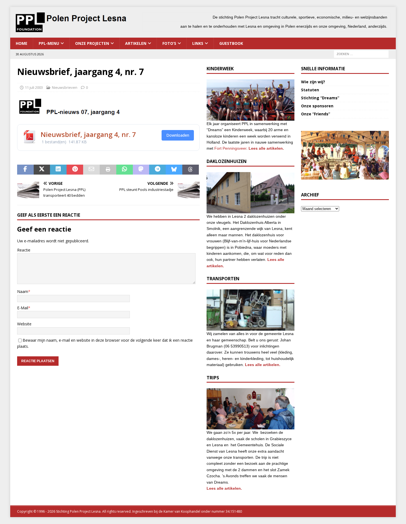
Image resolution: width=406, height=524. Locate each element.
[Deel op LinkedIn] (58, 170)
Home (21, 43)
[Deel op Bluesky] (174, 170)
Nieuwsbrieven (64, 87)
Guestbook (231, 43)
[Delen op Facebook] (25, 170)
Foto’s (169, 43)
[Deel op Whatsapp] (124, 170)
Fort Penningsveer (230, 148)
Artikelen (135, 43)
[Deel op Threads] (190, 170)
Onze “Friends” (315, 113)
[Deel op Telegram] (157, 170)
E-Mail (22, 307)
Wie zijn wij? (313, 81)
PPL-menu (49, 43)
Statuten (310, 89)
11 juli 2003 (34, 87)
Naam (22, 291)
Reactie (23, 250)
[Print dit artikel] (108, 170)
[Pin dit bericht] (75, 170)
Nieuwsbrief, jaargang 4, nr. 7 (88, 134)
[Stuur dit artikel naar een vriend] (91, 170)
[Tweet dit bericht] (42, 170)
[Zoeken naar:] (361, 53)
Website (24, 323)
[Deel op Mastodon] (141, 170)
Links (197, 43)
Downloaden (177, 135)
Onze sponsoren (317, 105)
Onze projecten (92, 43)
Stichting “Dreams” (320, 97)
